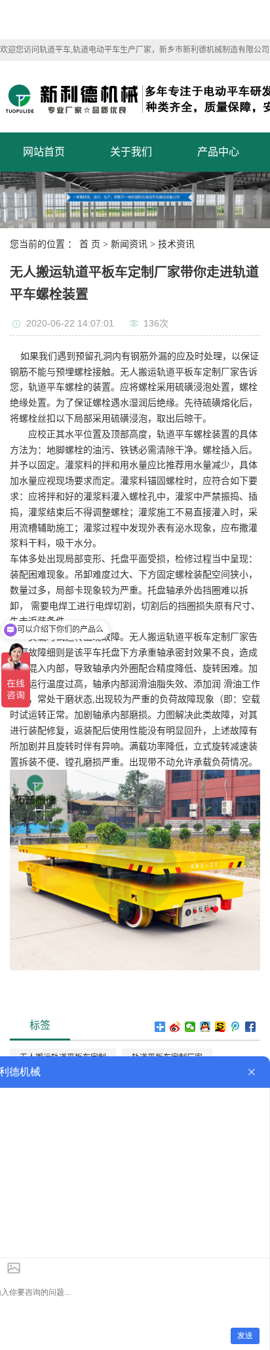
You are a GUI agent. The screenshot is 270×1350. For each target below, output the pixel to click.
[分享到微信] (190, 1027)
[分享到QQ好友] (205, 1027)
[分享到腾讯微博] (235, 1027)
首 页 (89, 244)
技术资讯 (176, 244)
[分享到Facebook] (250, 1027)
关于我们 (131, 151)
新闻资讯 (129, 244)
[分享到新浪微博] (175, 1027)
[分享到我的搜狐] (220, 1027)
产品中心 (218, 151)
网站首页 (44, 151)
